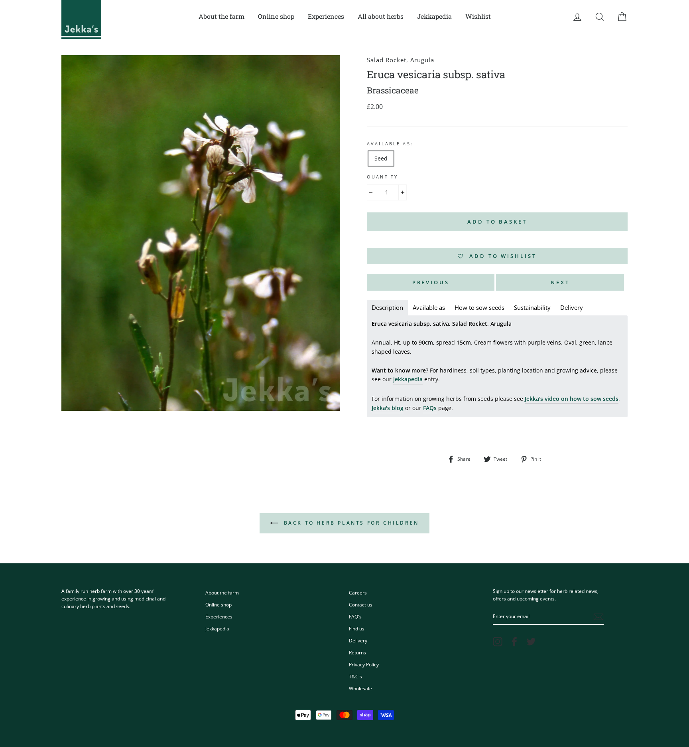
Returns (357, 652)
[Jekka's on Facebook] (514, 641)
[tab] (387, 307)
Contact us (360, 604)
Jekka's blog (388, 408)
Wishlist (478, 16)
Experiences (326, 16)
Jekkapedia (434, 16)
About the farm (221, 16)
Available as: (390, 144)
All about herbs (381, 16)
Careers (358, 592)
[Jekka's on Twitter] (531, 641)
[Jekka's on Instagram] (497, 641)
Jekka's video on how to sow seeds (571, 398)
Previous (430, 282)
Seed (381, 158)
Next (560, 282)
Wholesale (360, 688)
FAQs (430, 408)
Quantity (382, 177)
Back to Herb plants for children (350, 522)
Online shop (276, 16)
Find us (356, 628)
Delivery (358, 640)
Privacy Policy (364, 664)
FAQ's (355, 616)
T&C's (355, 676)
